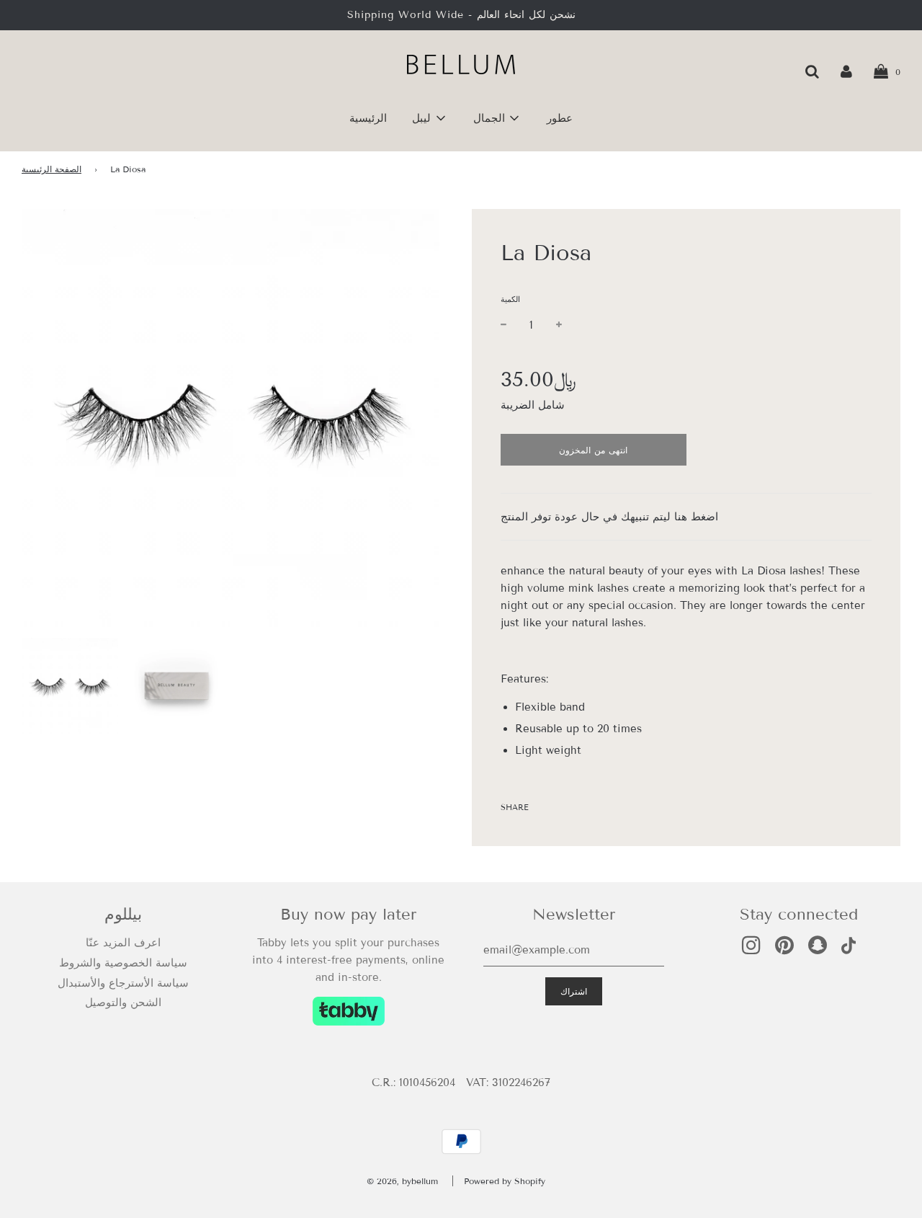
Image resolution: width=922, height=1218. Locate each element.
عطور (560, 118)
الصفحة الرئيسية (51, 169)
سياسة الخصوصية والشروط (123, 962)
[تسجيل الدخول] (846, 71)
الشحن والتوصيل (123, 1002)
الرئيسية (368, 118)
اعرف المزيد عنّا (123, 942)
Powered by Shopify (504, 1180)
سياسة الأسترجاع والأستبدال (123, 983)
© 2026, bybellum (402, 1180)
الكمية (510, 299)
